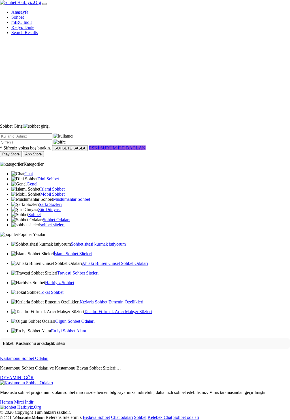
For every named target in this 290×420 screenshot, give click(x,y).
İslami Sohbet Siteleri (73, 253)
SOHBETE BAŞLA (70, 148)
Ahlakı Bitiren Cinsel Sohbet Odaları (115, 263)
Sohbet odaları (186, 417)
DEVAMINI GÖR (17, 377)
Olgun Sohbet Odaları (75, 321)
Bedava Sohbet (96, 417)
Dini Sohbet (48, 178)
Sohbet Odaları (56, 219)
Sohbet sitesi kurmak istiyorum (98, 244)
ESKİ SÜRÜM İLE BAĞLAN (117, 147)
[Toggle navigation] (44, 4)
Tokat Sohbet (51, 292)
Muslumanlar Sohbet (71, 199)
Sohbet (17, 17)
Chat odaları (122, 417)
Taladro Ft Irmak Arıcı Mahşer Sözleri (118, 311)
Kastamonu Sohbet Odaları (24, 358)
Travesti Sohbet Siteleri (78, 273)
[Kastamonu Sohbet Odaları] (26, 382)
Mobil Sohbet (52, 194)
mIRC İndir (21, 22)
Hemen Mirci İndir (16, 402)
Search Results (24, 32)
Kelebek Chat (160, 417)
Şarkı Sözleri (50, 204)
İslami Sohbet (52, 189)
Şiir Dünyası (49, 209)
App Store (33, 154)
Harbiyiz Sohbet (59, 282)
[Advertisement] (145, 79)
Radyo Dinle (22, 27)
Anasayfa (19, 12)
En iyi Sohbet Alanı (68, 330)
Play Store (11, 154)
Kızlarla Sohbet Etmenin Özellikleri (111, 301)
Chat (28, 173)
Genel (32, 183)
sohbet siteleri (52, 224)
